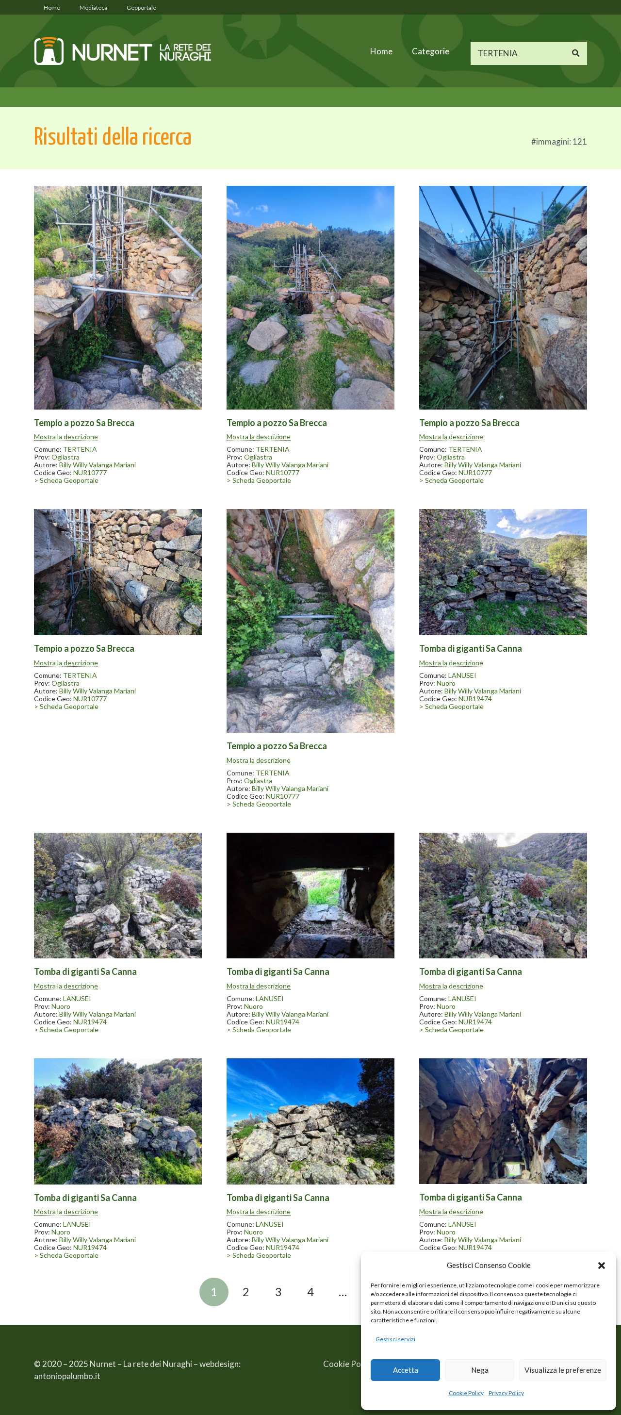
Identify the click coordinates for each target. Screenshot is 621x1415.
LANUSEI (462, 675)
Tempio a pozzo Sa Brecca (84, 422)
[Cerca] (575, 53)
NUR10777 (90, 472)
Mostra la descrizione (66, 437)
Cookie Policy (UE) (356, 1364)
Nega (480, 1370)
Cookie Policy (466, 1393)
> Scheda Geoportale (66, 480)
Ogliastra (65, 457)
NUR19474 (475, 698)
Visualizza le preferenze (562, 1370)
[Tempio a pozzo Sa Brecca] (118, 298)
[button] (601, 1265)
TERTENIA (80, 449)
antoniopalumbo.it (67, 1376)
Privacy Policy (506, 1393)
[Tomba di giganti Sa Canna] (503, 572)
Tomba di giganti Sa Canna (470, 648)
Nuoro (446, 683)
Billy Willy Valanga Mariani (97, 465)
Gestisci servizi (395, 1339)
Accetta (405, 1370)
